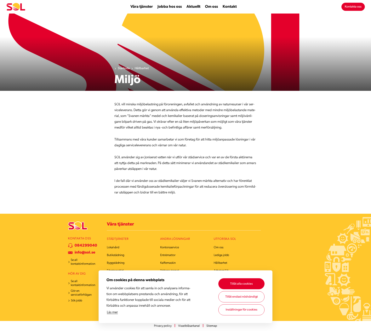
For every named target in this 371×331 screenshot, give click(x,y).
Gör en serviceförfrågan (81, 292)
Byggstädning (115, 263)
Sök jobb (76, 300)
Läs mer (112, 312)
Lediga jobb (221, 255)
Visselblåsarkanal (189, 326)
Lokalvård (113, 247)
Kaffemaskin (168, 263)
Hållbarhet (142, 68)
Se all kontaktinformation (83, 262)
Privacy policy (163, 326)
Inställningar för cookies (241, 309)
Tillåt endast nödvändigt (241, 296)
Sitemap (211, 326)
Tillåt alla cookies (241, 283)
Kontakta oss (353, 6)
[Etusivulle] (16, 7)
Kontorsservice (169, 247)
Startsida (124, 68)
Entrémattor (167, 255)
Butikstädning (115, 255)
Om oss (218, 247)
